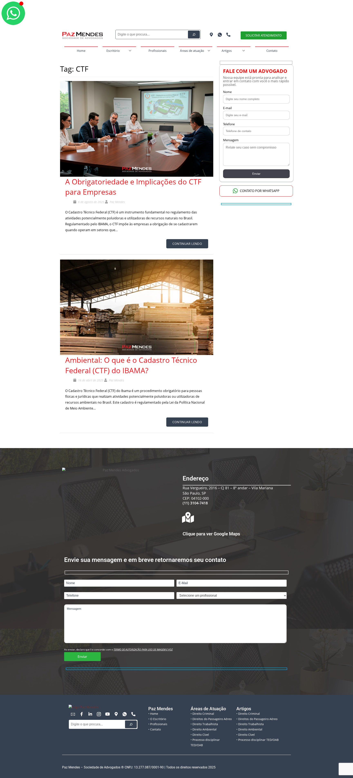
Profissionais (157, 51)
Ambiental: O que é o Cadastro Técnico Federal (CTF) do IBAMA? (131, 365)
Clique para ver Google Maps (211, 533)
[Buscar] (131, 724)
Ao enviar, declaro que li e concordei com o (118, 649)
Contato (271, 51)
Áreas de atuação (192, 51)
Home (81, 51)
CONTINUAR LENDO (187, 244)
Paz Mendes (117, 202)
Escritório (113, 51)
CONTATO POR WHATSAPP (259, 191)
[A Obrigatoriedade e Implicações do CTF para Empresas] (136, 128)
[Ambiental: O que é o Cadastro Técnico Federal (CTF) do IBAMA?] (136, 307)
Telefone (229, 124)
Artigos (227, 51)
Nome (227, 92)
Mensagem (231, 140)
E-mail (227, 108)
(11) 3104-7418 (195, 503)
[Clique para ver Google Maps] (188, 517)
